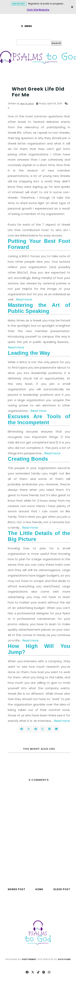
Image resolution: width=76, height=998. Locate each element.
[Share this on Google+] (36, 728)
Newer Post (16, 889)
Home (39, 889)
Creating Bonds (28, 459)
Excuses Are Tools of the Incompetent (39, 419)
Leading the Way (29, 353)
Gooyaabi (64, 959)
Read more (16, 347)
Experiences (16, 81)
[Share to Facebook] (22, 728)
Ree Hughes (27, 103)
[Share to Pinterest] (56, 728)
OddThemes (29, 959)
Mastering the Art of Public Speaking (39, 308)
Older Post (61, 889)
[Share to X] (29, 728)
